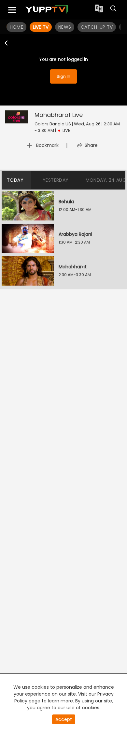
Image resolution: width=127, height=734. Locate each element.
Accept (63, 719)
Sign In (63, 76)
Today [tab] (15, 180)
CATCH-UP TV (97, 27)
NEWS (64, 27)
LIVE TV (41, 27)
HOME (16, 27)
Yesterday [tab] (56, 180)
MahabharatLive (59, 115)
